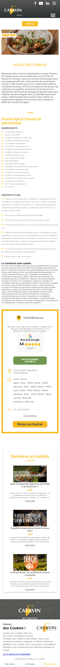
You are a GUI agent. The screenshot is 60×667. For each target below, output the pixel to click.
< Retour (30, 24)
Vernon (19, 15)
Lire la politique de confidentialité (16, 654)
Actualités (30, 618)
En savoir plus (30, 416)
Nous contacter (30, 424)
